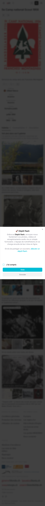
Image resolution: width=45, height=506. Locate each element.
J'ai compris (11, 265)
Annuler (22, 274)
